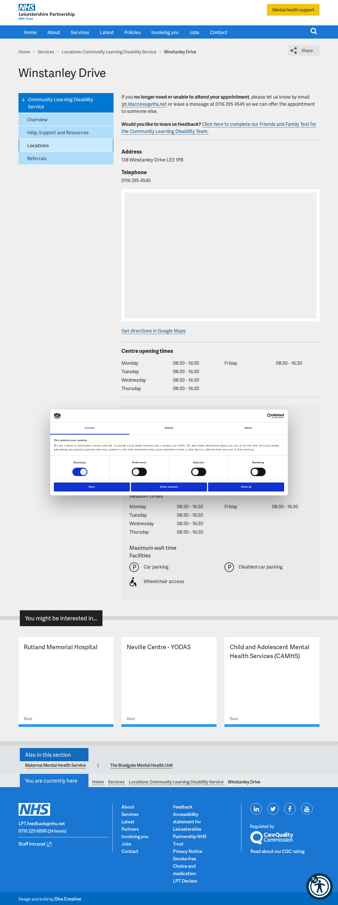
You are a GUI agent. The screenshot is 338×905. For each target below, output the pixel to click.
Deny (92, 487)
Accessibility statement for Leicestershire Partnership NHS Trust (189, 829)
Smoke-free (184, 858)
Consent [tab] (90, 428)
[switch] (139, 472)
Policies (132, 32)
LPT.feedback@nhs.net (41, 823)
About (53, 32)
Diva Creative (67, 898)
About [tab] (248, 428)
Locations (38, 145)
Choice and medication (184, 869)
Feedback (183, 807)
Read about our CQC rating (277, 851)
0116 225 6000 (32, 831)
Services (80, 32)
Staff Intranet (32, 844)
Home (30, 32)
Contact (218, 32)
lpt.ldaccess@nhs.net (144, 103)
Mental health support (293, 10)
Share (307, 50)
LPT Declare (185, 881)
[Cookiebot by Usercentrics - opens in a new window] (261, 415)
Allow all (246, 487)
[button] (319, 886)
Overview (37, 119)
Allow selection (169, 487)
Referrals (37, 158)
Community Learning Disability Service (60, 103)
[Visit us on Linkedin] (256, 809)
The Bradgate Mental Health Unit (141, 765)
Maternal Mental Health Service (55, 765)
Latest (107, 32)
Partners (130, 829)
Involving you (165, 32)
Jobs (194, 32)
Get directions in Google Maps (153, 330)
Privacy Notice (187, 851)
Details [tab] (169, 428)
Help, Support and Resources (58, 132)
